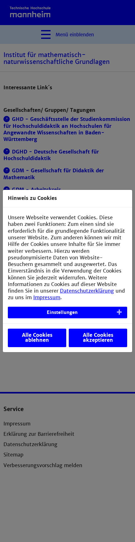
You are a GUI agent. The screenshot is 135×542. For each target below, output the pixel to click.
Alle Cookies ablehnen (37, 337)
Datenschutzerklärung (87, 291)
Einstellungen (62, 312)
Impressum (46, 297)
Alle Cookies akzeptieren (98, 337)
